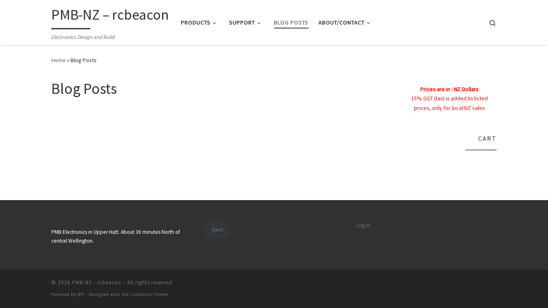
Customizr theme (149, 294)
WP (80, 294)
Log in (363, 225)
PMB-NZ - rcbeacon (96, 282)
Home (58, 60)
